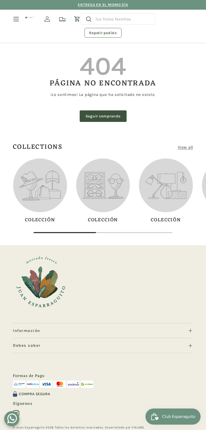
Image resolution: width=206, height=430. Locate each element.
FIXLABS (138, 427)
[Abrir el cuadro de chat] (11, 418)
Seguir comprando (103, 116)
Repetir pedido (103, 33)
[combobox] (118, 19)
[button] (77, 19)
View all (185, 147)
